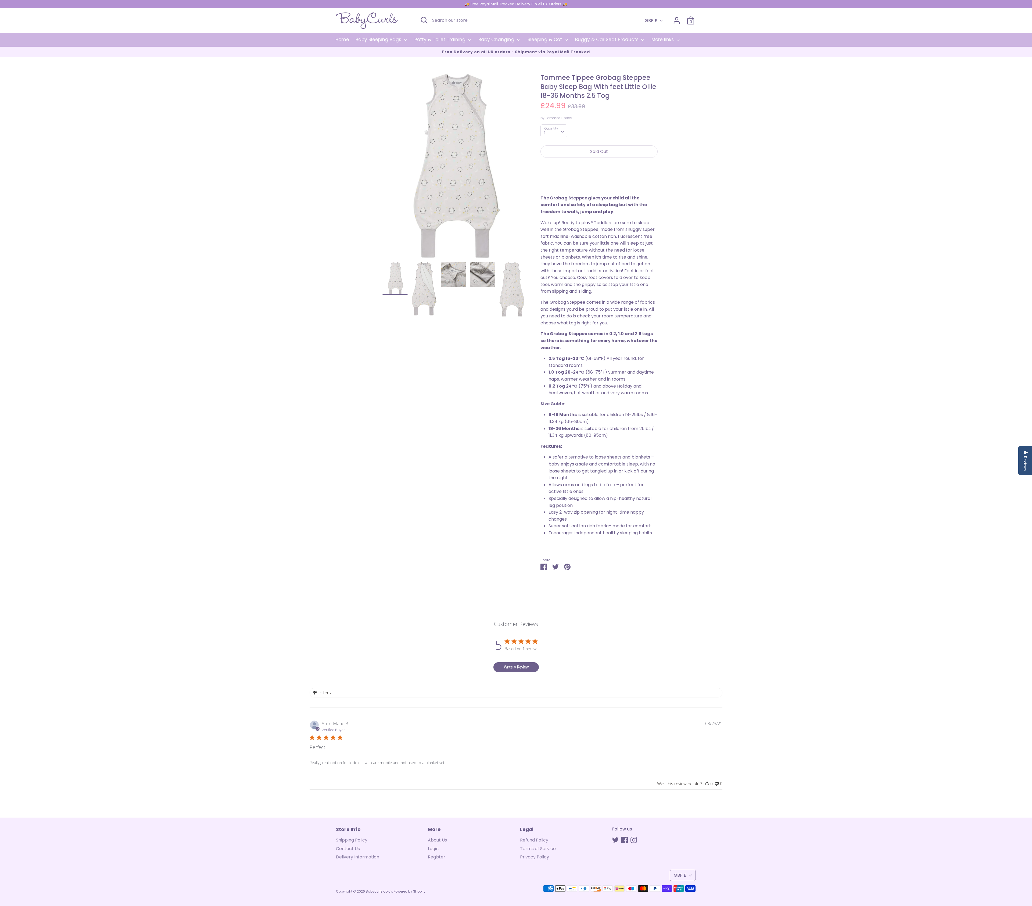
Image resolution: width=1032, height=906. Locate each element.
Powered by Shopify (409, 891)
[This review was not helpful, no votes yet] (717, 784)
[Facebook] (624, 840)
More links (663, 39)
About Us (437, 840)
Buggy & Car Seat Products (607, 39)
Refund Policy (534, 840)
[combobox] (553, 130)
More (434, 829)
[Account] (676, 18)
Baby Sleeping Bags (379, 39)
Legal (526, 829)
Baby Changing (497, 39)
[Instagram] (633, 840)
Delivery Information (357, 857)
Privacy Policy (534, 857)
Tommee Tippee (558, 118)
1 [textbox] (545, 133)
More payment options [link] (599, 180)
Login (433, 849)
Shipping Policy (351, 840)
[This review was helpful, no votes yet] (707, 784)
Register (436, 857)
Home (342, 39)
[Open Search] (424, 20)
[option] (453, 167)
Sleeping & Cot (545, 39)
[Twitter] (615, 840)
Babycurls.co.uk (379, 891)
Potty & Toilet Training (440, 39)
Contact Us (348, 849)
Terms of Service (538, 849)
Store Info (348, 829)
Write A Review (516, 666)
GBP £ (651, 21)
